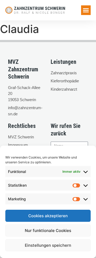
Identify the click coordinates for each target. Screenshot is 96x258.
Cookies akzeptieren (48, 215)
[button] (86, 10)
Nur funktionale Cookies (48, 230)
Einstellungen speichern (48, 245)
